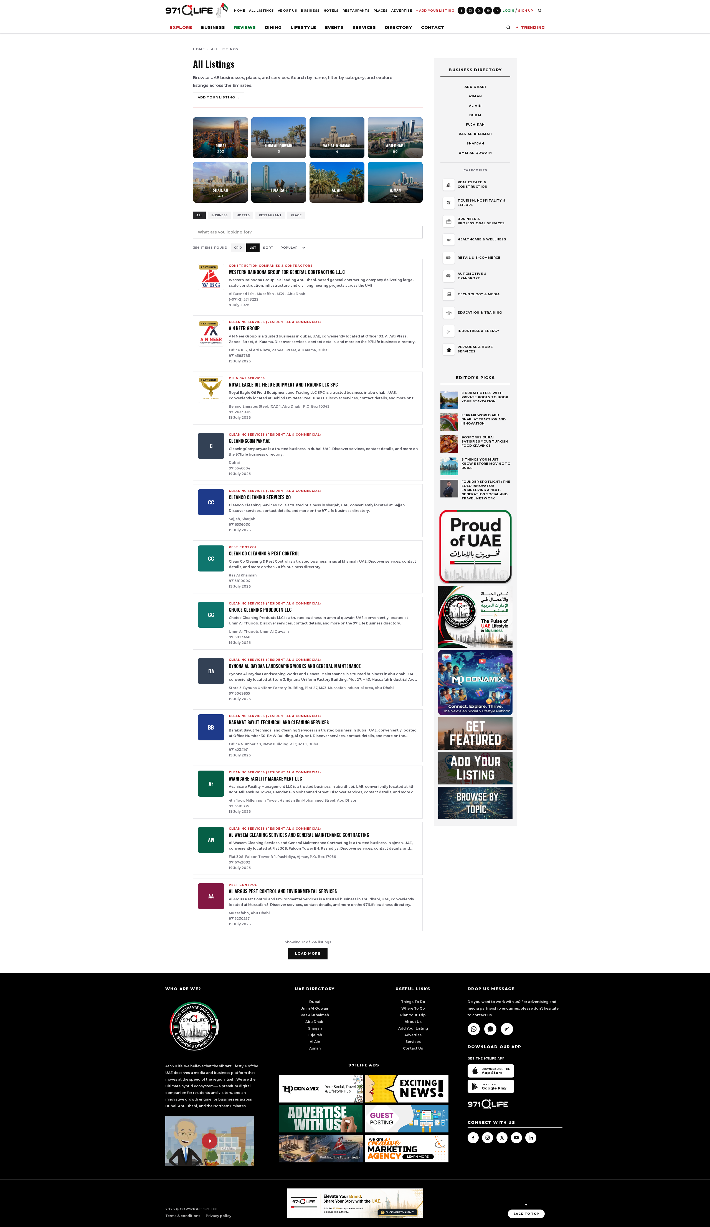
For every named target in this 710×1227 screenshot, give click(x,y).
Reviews (245, 27)
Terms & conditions (182, 1216)
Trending (533, 27)
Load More (308, 953)
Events (334, 27)
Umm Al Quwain (475, 153)
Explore (181, 27)
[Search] (540, 11)
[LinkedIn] (497, 10)
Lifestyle (303, 27)
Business (310, 10)
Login (508, 10)
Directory (398, 27)
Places (380, 10)
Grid (238, 248)
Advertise (401, 10)
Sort (268, 248)
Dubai (475, 115)
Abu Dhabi (475, 87)
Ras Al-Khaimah (475, 134)
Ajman (475, 96)
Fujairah (475, 124)
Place (296, 215)
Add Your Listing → (219, 97)
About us (413, 1022)
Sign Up (525, 10)
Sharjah (475, 143)
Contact (432, 27)
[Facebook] (461, 10)
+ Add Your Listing (435, 10)
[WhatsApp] (474, 1029)
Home (239, 10)
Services (364, 27)
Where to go (413, 1008)
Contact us (413, 1048)
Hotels (331, 10)
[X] (479, 10)
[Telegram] (507, 1029)
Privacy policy (218, 1216)
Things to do (413, 1002)
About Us (287, 10)
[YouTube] (488, 10)
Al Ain (475, 106)
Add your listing (413, 1028)
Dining (273, 27)
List (253, 248)
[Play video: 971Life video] (209, 1141)
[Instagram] (470, 10)
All (199, 215)
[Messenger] (490, 1029)
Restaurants (356, 10)
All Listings (261, 10)
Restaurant (270, 215)
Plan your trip (413, 1015)
